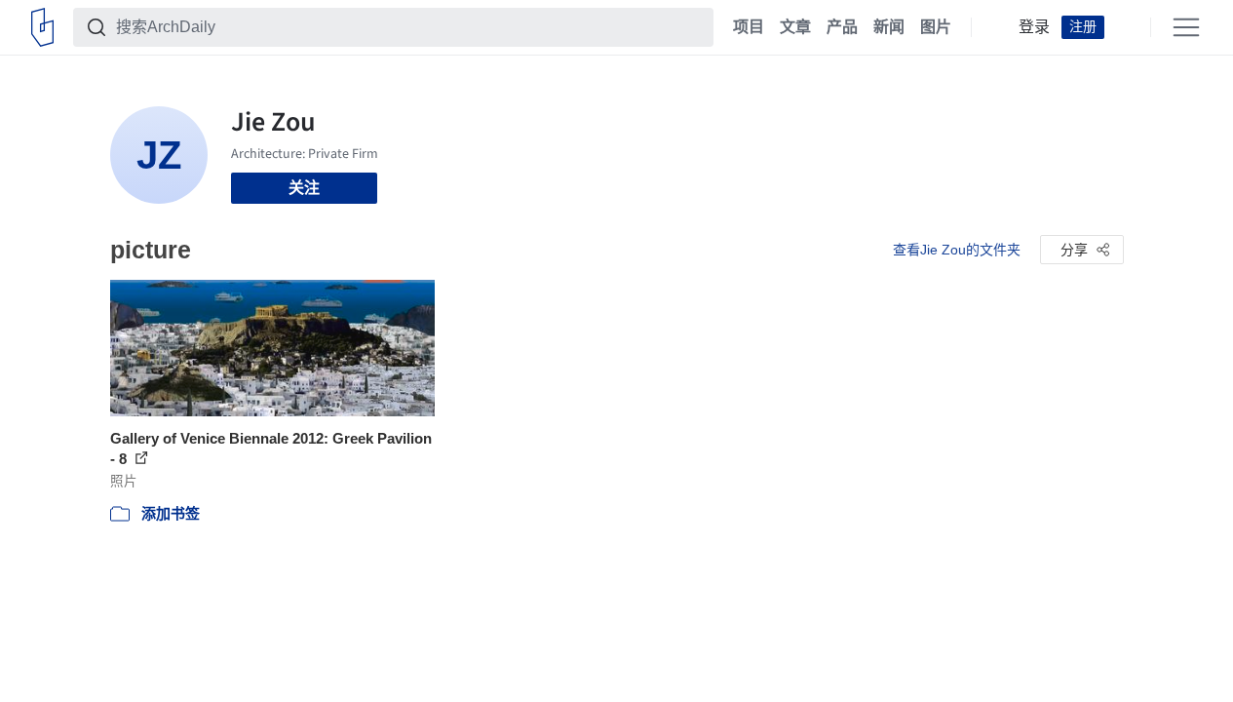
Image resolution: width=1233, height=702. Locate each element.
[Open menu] (1186, 27)
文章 (795, 27)
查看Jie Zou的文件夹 (957, 249)
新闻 (889, 27)
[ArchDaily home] (42, 27)
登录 (1034, 27)
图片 (935, 27)
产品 (842, 27)
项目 (748, 27)
